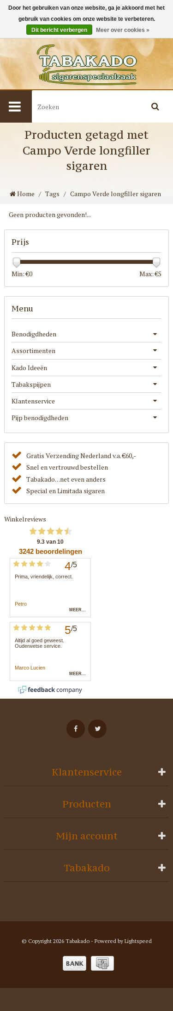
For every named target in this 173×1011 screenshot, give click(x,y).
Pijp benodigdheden (40, 417)
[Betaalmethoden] (74, 963)
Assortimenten (33, 350)
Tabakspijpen (31, 384)
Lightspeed (138, 940)
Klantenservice (33, 401)
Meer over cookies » (122, 30)
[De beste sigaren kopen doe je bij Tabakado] (86, 65)
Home (25, 193)
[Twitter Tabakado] (97, 728)
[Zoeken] (155, 106)
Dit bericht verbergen (59, 30)
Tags (52, 193)
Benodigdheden (34, 333)
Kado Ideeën (29, 367)
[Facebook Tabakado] (75, 728)
